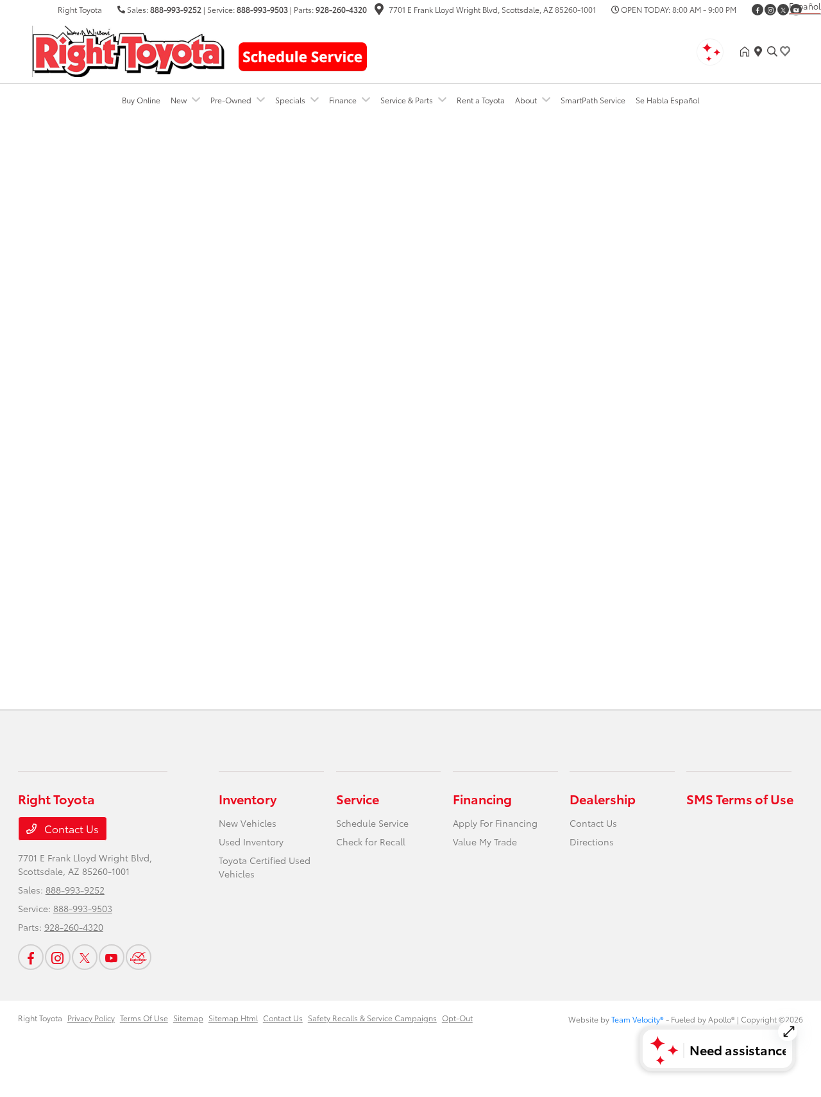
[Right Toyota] (128, 49)
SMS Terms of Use (739, 799)
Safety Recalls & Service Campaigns (372, 1017)
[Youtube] (111, 957)
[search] (772, 51)
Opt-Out (457, 1017)
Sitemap (188, 1017)
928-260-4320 (341, 9)
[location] (379, 10)
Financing (482, 799)
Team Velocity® (637, 1019)
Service (357, 799)
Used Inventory (251, 841)
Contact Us (70, 828)
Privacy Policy (91, 1017)
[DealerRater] (138, 957)
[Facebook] (757, 9)
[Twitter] (783, 9)
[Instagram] (770, 9)
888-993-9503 (262, 9)
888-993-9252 (175, 9)
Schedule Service (372, 822)
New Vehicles (247, 822)
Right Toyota (40, 1017)
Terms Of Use (144, 1017)
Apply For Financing (495, 822)
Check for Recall (370, 841)
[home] (747, 51)
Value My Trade (485, 841)
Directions (592, 841)
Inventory (247, 799)
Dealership (603, 799)
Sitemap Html (233, 1017)
